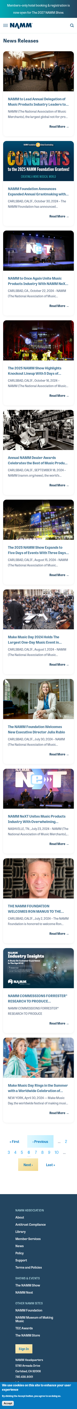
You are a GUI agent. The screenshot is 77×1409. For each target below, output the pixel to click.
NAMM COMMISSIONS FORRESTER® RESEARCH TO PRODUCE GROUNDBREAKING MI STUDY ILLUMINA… (37, 998)
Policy (19, 1253)
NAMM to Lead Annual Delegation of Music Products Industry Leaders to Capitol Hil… (37, 101)
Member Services (28, 1238)
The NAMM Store (27, 1335)
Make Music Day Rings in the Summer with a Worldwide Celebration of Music (38, 1088)
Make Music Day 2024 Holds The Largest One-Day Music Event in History (33, 639)
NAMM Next (24, 1292)
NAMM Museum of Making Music (34, 1319)
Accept (8, 1403)
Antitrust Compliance (30, 1224)
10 (57, 1152)
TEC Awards (24, 1328)
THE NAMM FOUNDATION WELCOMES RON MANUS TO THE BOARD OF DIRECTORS (34, 908)
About (19, 1217)
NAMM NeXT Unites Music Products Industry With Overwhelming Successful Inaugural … (37, 818)
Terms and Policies (28, 1267)
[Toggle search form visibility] (72, 25)
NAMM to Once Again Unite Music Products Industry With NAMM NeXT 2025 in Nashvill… (37, 280)
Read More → (59, 126)
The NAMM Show (27, 1285)
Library (20, 1231)
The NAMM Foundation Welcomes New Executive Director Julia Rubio (36, 729)
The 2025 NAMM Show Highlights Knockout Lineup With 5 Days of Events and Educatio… (34, 370)
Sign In (24, 1348)
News (19, 1246)
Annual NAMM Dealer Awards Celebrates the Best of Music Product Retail (38, 460)
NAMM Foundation (28, 1310)
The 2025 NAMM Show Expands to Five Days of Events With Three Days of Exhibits (37, 550)
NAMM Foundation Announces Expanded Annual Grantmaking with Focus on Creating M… (37, 191)
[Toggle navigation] (5, 26)
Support (21, 1260)
